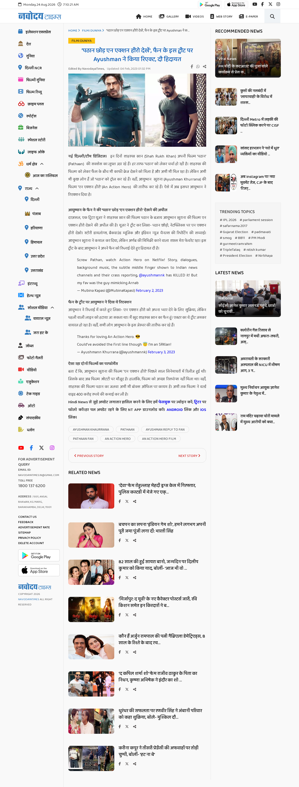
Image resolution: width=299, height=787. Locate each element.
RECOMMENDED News (238, 31)
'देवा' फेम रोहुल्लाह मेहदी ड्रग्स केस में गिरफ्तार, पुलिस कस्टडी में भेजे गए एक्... (157, 489)
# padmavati (261, 232)
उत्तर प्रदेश (37, 256)
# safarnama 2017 (233, 226)
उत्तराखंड (37, 271)
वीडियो (32, 370)
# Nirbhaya (264, 256)
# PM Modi (256, 238)
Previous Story (90, 456)
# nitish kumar (254, 250)
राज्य (28, 189)
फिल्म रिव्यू (34, 92)
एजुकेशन (32, 382)
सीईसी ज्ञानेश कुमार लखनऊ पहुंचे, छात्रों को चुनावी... (246, 309)
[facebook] (262, 4)
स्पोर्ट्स (31, 116)
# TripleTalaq (230, 250)
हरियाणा (36, 228)
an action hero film (159, 439)
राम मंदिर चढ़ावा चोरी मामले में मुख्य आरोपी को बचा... (259, 419)
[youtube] (254, 4)
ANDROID (174, 410)
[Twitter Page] (42, 448)
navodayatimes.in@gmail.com (38, 475)
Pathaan (127, 429)
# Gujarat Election (234, 232)
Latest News (229, 273)
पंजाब (36, 214)
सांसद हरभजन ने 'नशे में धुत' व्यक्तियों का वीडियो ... (259, 151)
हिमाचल (36, 242)
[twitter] (270, 4)
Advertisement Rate (34, 527)
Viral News (227, 59)
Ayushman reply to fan (165, 429)
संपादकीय (33, 418)
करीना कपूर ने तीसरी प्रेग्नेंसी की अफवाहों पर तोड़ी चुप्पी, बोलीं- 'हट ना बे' (159, 751)
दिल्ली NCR (33, 68)
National (225, 299)
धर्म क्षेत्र (31, 164)
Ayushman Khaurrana (91, 429)
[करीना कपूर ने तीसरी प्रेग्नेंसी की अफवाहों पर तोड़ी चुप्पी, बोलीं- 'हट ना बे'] (91, 770)
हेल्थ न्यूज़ (33, 296)
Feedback (25, 522)
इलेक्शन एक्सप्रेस (38, 32)
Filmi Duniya (91, 30)
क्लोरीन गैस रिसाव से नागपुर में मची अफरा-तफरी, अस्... (259, 336)
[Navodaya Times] (39, 15)
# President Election (236, 256)
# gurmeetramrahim (236, 244)
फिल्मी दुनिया (35, 80)
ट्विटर (197, 402)
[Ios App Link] (236, 6)
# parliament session (256, 220)
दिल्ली (35, 200)
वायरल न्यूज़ (41, 319)
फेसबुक (164, 402)
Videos (198, 16)
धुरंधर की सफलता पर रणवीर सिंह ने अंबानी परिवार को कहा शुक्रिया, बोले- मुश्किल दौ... (160, 714)
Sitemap (24, 532)
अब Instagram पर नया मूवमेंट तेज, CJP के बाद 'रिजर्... (257, 183)
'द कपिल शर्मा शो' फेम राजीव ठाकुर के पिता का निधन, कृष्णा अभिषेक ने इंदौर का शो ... (158, 677)
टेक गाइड (33, 394)
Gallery (172, 16)
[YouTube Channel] (22, 448)
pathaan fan (83, 439)
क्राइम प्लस (36, 104)
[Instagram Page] (53, 448)
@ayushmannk (152, 275)
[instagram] (278, 4)
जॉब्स (29, 346)
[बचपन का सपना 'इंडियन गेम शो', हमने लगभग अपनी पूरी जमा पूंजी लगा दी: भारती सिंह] (91, 546)
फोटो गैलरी (35, 358)
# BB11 (240, 238)
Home (147, 16)
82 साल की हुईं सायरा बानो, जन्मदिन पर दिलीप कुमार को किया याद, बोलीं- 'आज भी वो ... (158, 565)
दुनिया (30, 56)
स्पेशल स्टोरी (36, 140)
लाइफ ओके (36, 152)
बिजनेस (31, 128)
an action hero (118, 439)
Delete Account (31, 543)
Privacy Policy (29, 538)
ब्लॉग (30, 430)
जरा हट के (40, 333)
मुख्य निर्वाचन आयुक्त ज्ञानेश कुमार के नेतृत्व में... (259, 391)
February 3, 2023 (161, 352)
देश (28, 44)
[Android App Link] (210, 6)
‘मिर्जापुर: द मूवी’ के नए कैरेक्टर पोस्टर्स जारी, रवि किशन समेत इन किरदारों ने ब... (158, 602)
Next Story (188, 456)
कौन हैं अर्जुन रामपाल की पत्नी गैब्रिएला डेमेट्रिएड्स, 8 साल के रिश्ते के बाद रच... (162, 640)
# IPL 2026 (228, 220)
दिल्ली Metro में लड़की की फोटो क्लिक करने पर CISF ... (259, 125)
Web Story (223, 16)
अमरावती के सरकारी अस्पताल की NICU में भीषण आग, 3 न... (260, 365)
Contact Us (27, 517)
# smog (226, 238)
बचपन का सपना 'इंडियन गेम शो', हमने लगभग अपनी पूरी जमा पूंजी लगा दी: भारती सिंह (162, 528)
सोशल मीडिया (37, 308)
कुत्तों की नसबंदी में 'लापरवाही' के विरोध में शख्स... (256, 97)
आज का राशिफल (45, 176)
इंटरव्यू (32, 284)
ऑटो (31, 406)
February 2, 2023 (149, 291)
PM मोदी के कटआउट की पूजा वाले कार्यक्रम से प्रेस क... (243, 69)
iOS (202, 410)
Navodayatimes (28, 599)
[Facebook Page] (32, 448)
